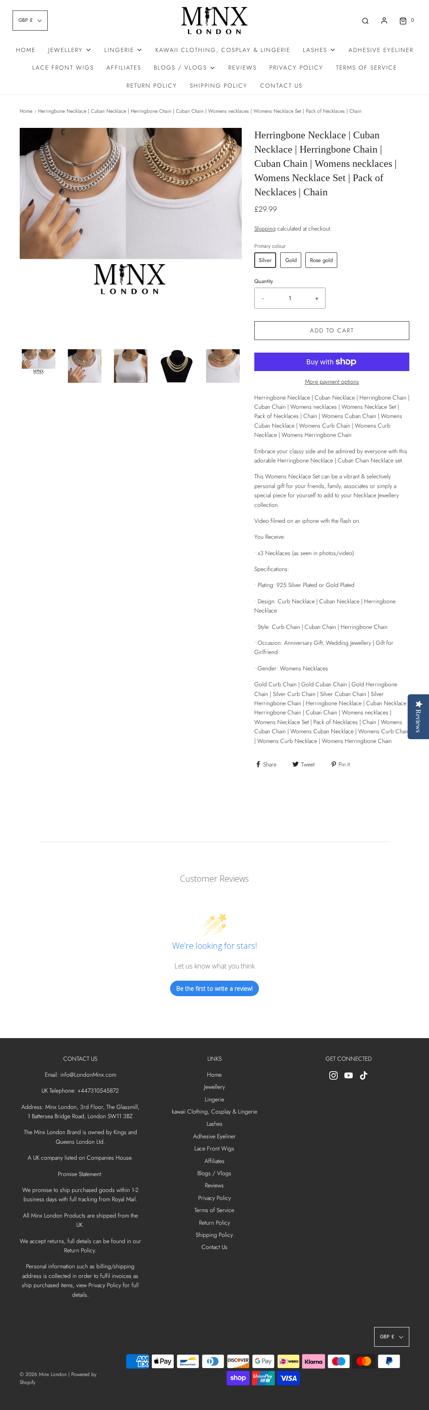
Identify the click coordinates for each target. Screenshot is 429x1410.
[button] (38, 364)
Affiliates (123, 67)
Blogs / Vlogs (214, 1173)
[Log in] (384, 20)
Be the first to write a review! (214, 988)
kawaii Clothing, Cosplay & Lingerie (222, 50)
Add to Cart (332, 330)
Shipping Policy (219, 85)
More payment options (332, 381)
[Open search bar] (365, 20)
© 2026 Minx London (43, 1374)
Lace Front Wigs (63, 67)
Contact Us (281, 85)
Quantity (263, 281)
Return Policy (152, 85)
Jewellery (214, 1087)
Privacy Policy (296, 67)
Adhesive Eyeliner (381, 50)
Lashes (214, 1123)
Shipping (265, 228)
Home (26, 50)
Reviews (242, 67)
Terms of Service (366, 67)
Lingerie (214, 1099)
